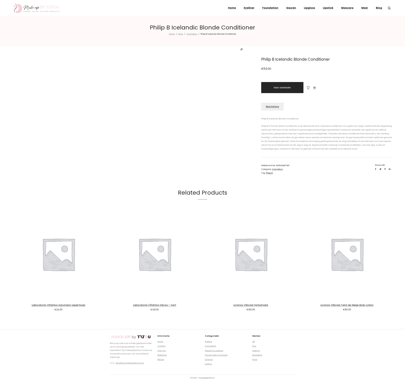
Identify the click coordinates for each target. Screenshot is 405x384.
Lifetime (256, 350)
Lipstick (208, 364)
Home (172, 34)
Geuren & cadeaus (214, 350)
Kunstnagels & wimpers (216, 355)
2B (253, 341)
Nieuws (160, 359)
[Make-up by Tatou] (36, 8)
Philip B (269, 173)
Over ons (161, 350)
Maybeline (257, 355)
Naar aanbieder (282, 87)
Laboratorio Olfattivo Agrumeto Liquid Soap (58, 305)
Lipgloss (209, 359)
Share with (380, 165)
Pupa (254, 359)
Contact (161, 346)
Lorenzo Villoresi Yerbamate (250, 305)
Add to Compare (314, 88)
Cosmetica (191, 34)
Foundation (210, 346)
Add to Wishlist (308, 88)
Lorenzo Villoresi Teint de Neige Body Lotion (347, 305)
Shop (180, 34)
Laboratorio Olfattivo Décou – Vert (154, 305)
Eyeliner (208, 341)
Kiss (254, 346)
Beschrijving (272, 106)
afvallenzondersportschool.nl (129, 363)
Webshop (162, 355)
